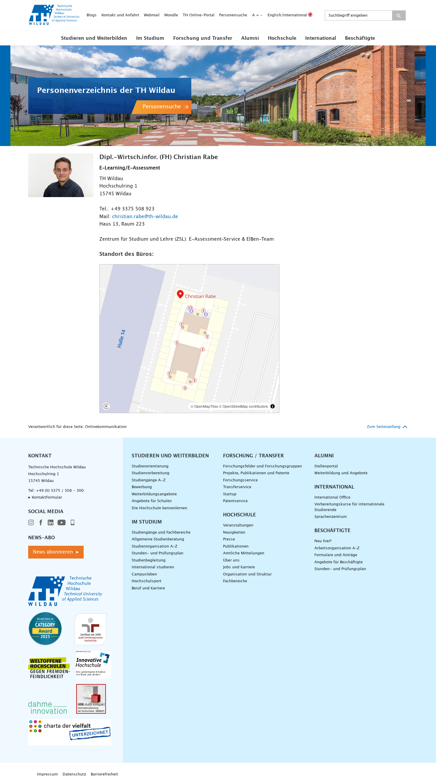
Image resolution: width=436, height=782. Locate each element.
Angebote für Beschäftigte (338, 562)
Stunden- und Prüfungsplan (157, 553)
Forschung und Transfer (202, 38)
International (320, 38)
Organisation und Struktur (247, 574)
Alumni (250, 38)
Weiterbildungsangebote (154, 494)
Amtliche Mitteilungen (243, 553)
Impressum (47, 774)
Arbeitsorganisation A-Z (336, 548)
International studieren (153, 567)
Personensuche (233, 15)
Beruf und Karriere (148, 588)
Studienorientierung (150, 466)
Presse (229, 539)
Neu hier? (322, 541)
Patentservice (235, 501)
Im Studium (150, 38)
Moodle (171, 15)
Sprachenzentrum (330, 517)
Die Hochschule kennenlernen (159, 508)
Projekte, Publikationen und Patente (256, 473)
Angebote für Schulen (152, 501)
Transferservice (237, 487)
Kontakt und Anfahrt (120, 15)
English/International (288, 15)
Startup (229, 494)
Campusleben (144, 574)
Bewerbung (142, 487)
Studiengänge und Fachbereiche (161, 532)
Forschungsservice (240, 480)
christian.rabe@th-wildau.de (145, 216)
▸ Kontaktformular (45, 497)
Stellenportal (326, 466)
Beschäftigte (360, 38)
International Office (332, 497)
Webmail (152, 15)
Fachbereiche (235, 581)
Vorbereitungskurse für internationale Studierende (349, 507)
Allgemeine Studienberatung (158, 539)
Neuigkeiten (234, 532)
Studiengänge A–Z (149, 480)
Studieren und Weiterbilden (94, 38)
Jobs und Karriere (239, 567)
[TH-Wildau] (54, 23)
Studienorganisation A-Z (154, 546)
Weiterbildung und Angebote (340, 473)
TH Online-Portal (198, 15)
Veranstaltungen (238, 525)
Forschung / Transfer (253, 455)
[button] (94, 38)
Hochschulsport (146, 581)
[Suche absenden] (399, 15)
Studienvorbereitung (150, 473)
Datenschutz (74, 774)
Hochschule (282, 38)
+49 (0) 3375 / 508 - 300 (60, 491)
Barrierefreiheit (104, 774)
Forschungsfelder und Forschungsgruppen (262, 466)
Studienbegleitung (149, 560)
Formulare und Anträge (335, 555)
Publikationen (236, 546)
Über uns (231, 560)
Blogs (92, 15)
